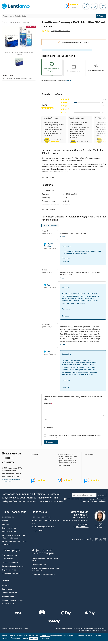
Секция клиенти (38, 530)
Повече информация (19, 638)
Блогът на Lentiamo (9, 596)
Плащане (5, 524)
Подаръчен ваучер (9, 528)
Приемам (33, 638)
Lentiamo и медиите (9, 592)
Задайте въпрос (50, 225)
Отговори (63, 237)
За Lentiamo (6, 585)
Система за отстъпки (10, 562)
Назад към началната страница (12, 628)
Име (46, 419)
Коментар (48, 404)
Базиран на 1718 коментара (60, 31)
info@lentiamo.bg (82, 527)
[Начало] (2, 22)
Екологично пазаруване (11, 573)
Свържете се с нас (8, 603)
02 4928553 (84, 524)
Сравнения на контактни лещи (43, 574)
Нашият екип (7, 589)
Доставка (5, 520)
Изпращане (50, 442)
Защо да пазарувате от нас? (12, 600)
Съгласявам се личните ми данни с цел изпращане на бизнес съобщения (86, 500)
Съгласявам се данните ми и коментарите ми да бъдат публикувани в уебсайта (72, 437)
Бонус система (7, 559)
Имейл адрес (49, 427)
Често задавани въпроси (41, 517)
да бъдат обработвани (74, 436)
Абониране (101, 495)
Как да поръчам (8, 517)
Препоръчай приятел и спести (13, 566)
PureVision (26, 22)
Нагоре (26, 628)
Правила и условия (9, 531)
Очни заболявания (39, 564)
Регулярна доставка (9, 555)
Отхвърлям (45, 638)
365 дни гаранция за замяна (43, 527)
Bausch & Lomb (14, 22)
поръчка (68, 80)
